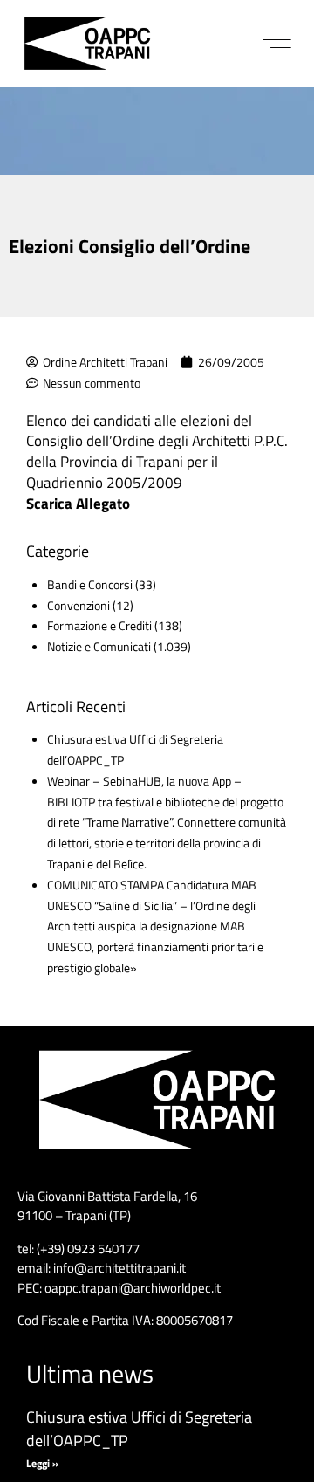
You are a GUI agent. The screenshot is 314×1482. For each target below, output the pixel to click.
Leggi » (42, 1463)
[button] (277, 44)
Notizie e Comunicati (99, 646)
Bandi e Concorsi (90, 584)
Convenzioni (78, 605)
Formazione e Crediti (99, 625)
